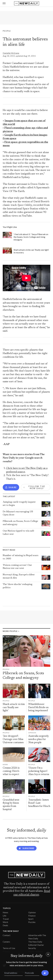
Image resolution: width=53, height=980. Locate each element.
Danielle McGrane (11, 53)
